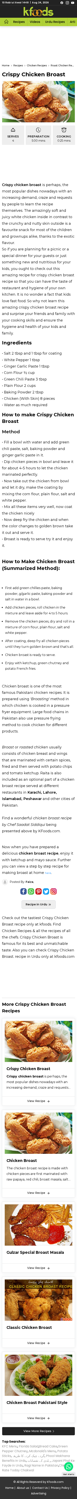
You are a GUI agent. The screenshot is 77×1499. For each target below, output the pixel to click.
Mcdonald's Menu (42, 1451)
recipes (55, 931)
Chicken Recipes (17, 931)
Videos (35, 22)
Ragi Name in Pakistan (41, 1465)
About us (23, 1488)
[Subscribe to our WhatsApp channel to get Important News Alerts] (68, 1466)
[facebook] (62, 2)
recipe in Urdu (27, 956)
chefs (13, 937)
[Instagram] (67, 2)
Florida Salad (28, 1446)
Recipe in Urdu (37, 904)
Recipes (19, 22)
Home (9, 1488)
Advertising (38, 1493)
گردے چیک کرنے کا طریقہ (28, 1456)
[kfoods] (38, 12)
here (48, 872)
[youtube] (73, 2)
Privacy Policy (60, 1488)
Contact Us (40, 1488)
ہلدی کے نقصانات (39, 1460)
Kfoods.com (55, 1482)
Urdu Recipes (55, 22)
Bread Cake (48, 1446)
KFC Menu (9, 1446)
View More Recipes (37, 1431)
